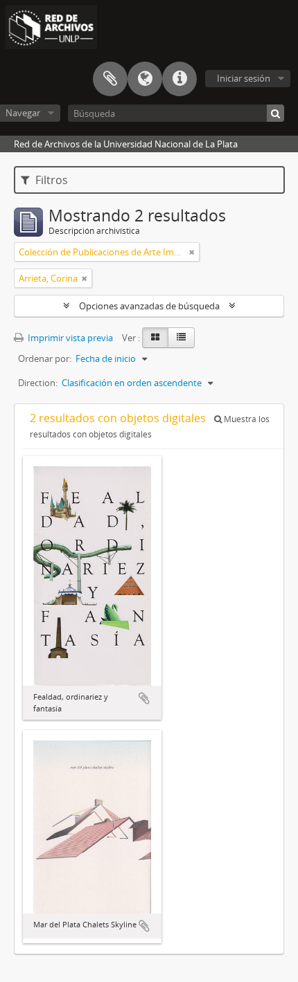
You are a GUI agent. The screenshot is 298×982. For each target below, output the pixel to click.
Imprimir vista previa (69, 337)
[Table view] (181, 337)
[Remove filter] (192, 252)
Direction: (38, 382)
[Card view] (155, 337)
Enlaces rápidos (179, 79)
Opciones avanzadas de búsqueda (149, 306)
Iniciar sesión (243, 78)
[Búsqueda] (275, 113)
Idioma (145, 79)
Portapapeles (110, 79)
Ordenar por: (44, 358)
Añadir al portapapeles (144, 698)
